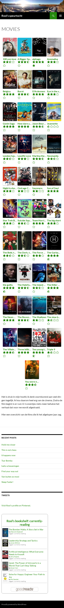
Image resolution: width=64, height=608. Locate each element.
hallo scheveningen (10, 466)
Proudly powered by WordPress (13, 604)
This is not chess (8, 450)
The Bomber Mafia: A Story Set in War (26, 529)
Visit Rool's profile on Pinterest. (16, 505)
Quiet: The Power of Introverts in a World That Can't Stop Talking (25, 564)
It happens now (8, 455)
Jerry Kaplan (15, 557)
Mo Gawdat (14, 579)
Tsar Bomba (6, 460)
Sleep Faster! (7, 482)
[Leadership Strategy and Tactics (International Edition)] (5, 542)
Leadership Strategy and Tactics (23, 540)
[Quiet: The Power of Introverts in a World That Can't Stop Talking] (5, 566)
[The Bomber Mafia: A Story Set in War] (5, 532)
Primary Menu (60, 15)
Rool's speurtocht (11, 15)
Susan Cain (14, 568)
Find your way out (9, 471)
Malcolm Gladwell (17, 532)
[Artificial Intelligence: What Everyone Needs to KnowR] (5, 554)
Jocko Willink (15, 543)
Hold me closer (8, 444)
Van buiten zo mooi (10, 476)
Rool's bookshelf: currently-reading (25, 522)
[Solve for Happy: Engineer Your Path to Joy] (5, 577)
